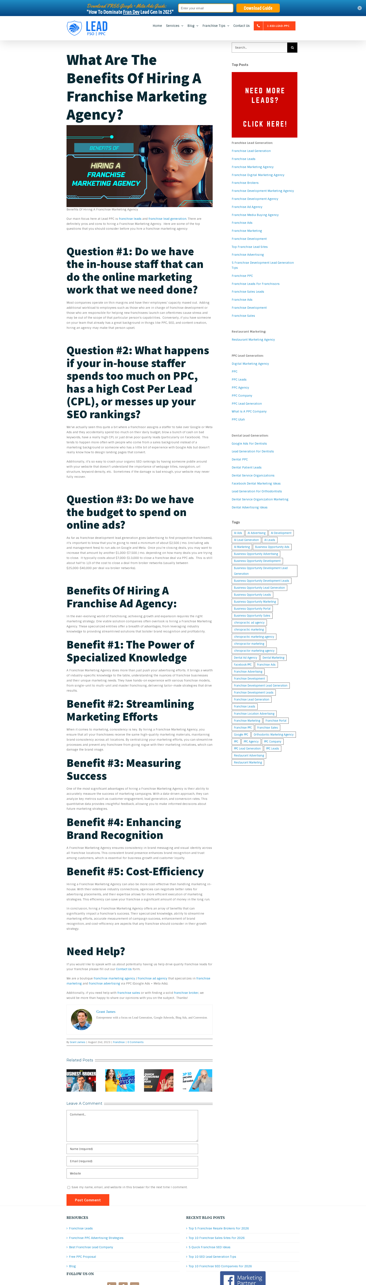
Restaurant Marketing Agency (253, 339)
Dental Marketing (273, 658)
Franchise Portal (276, 720)
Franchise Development (249, 239)
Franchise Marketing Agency (253, 167)
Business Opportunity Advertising (256, 554)
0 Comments (136, 1042)
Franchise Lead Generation (251, 151)
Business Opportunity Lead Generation (259, 588)
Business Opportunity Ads (272, 547)
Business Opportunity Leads (252, 595)
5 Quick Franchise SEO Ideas (209, 1247)
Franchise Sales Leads (248, 292)
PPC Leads (239, 379)
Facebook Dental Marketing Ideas (256, 483)
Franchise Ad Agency (247, 207)
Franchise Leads (243, 159)
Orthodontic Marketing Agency (274, 734)
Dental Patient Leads (247, 467)
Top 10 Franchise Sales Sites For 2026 (217, 1238)
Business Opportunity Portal (252, 608)
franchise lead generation (167, 219)
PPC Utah (238, 419)
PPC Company (242, 395)
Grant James (77, 1042)
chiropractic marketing (249, 629)
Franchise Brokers (245, 183)
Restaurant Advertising (249, 755)
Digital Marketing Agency (250, 364)
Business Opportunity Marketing (255, 602)
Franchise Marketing (247, 231)
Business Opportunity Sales (252, 615)
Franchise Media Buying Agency (255, 215)
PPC (234, 371)
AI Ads (238, 533)
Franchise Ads (242, 223)
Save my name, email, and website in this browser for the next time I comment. (129, 1187)
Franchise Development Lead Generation (260, 685)
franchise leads (130, 219)
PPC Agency (240, 387)
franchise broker (186, 993)
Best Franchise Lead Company (91, 1247)
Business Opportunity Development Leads (261, 581)
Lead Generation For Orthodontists (257, 491)
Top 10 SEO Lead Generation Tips (212, 1257)
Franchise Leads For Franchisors (256, 284)
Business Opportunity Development (257, 561)
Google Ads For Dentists (249, 443)
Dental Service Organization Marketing (260, 499)
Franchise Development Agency (255, 199)
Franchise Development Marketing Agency (263, 191)
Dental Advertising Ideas (250, 507)
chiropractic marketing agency (254, 637)
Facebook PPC (243, 664)
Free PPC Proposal (82, 1257)
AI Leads (269, 540)
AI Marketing (242, 547)
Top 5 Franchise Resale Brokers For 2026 (219, 1228)
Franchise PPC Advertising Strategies (96, 1238)
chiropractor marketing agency (254, 651)
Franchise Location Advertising (254, 714)
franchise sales (128, 993)
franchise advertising (104, 983)
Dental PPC (240, 459)
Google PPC (241, 734)
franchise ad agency (152, 978)
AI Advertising (256, 533)
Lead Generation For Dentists (253, 451)
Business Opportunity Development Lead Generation (261, 571)
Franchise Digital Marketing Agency (258, 175)
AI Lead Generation (246, 540)
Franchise (119, 1042)
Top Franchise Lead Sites (250, 247)
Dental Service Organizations (253, 475)
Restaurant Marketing (248, 762)
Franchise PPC (242, 276)
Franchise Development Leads (253, 692)
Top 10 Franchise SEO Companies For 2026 (220, 1266)
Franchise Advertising (248, 255)
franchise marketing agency (114, 978)
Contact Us (124, 969)
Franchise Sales (243, 316)
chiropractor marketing (249, 644)
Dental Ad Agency (245, 658)
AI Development (281, 533)
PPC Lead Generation (247, 404)
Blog (72, 1266)
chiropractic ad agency (249, 622)
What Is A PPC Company (249, 411)
